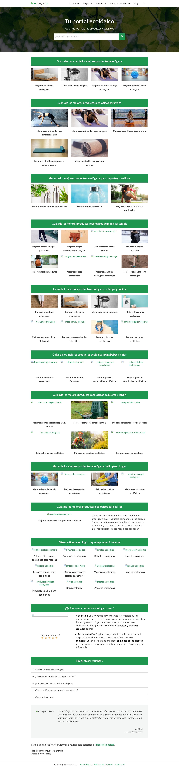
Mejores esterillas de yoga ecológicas (90, 131)
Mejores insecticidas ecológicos (89, 453)
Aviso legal (85, 764)
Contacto (120, 764)
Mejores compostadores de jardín (89, 422)
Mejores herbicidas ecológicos (49, 453)
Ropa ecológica (74, 587)
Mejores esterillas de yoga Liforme (129, 131)
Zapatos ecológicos (104, 587)
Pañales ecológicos (135, 571)
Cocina (73, 3)
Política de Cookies (103, 764)
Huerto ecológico (134, 555)
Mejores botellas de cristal (89, 206)
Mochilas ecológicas (104, 571)
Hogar (86, 3)
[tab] (89, 670)
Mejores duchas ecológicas (74, 85)
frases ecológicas (105, 744)
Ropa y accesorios (118, 3)
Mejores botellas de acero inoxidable (49, 206)
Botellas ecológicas (104, 555)
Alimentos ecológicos (74, 555)
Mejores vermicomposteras (129, 453)
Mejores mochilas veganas (44, 271)
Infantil (99, 3)
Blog (136, 3)
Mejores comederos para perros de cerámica (59, 520)
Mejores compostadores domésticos (129, 422)
